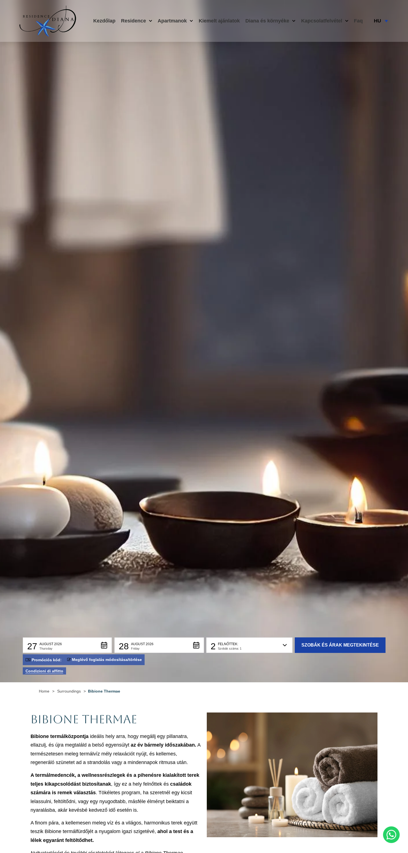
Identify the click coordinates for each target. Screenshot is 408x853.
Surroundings (69, 691)
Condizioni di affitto (44, 671)
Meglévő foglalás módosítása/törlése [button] (107, 659)
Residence (133, 21)
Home (44, 691)
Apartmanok (172, 21)
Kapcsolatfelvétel (321, 21)
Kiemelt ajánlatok (219, 21)
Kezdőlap (104, 21)
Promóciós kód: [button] (47, 660)
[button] (67, 645)
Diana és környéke (267, 21)
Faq (358, 21)
